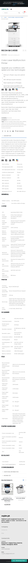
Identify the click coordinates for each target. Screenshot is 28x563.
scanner (6, 127)
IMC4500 (15, 123)
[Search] (19, 13)
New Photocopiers (10, 119)
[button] (23, 44)
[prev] (23, 51)
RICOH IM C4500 (17, 126)
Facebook (2, 131)
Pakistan (11, 124)
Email (13, 131)
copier (20, 121)
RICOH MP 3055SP (20, 498)
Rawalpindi (3, 126)
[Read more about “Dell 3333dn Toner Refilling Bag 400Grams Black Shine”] (11, 485)
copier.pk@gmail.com (8, 553)
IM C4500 (11, 123)
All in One (8, 121)
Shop (2, 533)
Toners (9, 496)
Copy (2, 123)
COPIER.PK (24, 121)
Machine (19, 123)
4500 (5, 121)
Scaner (2, 127)
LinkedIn (8, 131)
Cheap (17, 121)
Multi (22, 123)
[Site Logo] (5, 9)
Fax (4, 123)
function (7, 123)
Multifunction (4, 124)
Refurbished (8, 126)
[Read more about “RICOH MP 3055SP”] (24, 485)
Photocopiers (17, 119)
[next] (26, 51)
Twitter (5, 131)
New (8, 124)
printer (21, 124)
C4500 (14, 121)
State (9, 127)
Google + (10, 131)
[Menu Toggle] (11, 9)
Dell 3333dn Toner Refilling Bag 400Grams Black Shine (7, 500)
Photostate (18, 124)
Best (12, 121)
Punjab (24, 124)
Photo (14, 124)
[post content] (7, 489)
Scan (22, 126)
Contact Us (4, 530)
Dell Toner (6, 496)
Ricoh (13, 126)
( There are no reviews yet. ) (13, 55)
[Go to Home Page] (1, 17)
